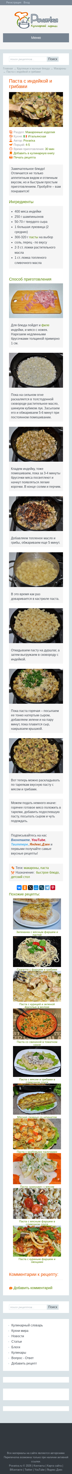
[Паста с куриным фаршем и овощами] (37, 1241)
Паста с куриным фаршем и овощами (37, 1260)
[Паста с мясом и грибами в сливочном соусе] (37, 1061)
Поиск (52, 59)
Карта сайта (54, 1465)
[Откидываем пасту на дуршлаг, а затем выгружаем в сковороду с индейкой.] (36, 627)
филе (45, 325)
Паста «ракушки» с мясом (37, 1186)
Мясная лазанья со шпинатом (37, 1117)
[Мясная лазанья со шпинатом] (37, 1099)
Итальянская (37, 136)
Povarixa (29, 140)
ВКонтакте (16, 1469)
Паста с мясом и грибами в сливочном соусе (37, 1081)
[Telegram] (47, 887)
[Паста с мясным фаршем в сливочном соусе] (37, 1203)
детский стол (20, 877)
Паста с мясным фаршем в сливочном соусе (37, 1223)
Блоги (15, 1347)
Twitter (28, 1469)
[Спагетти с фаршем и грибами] (37, 951)
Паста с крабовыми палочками (37, 1151)
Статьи (16, 1341)
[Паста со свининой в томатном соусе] (37, 1023)
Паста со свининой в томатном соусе (37, 1043)
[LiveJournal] (41, 887)
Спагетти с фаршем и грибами (37, 969)
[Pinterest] (52, 887)
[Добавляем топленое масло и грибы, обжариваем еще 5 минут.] (36, 515)
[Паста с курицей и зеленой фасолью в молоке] (37, 986)
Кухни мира (19, 1330)
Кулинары (18, 1352)
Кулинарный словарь (27, 1325)
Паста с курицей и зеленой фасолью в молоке (37, 1006)
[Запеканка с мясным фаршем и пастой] (37, 913)
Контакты (39, 1465)
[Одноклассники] (24, 887)
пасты (33, 237)
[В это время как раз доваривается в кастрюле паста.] (36, 571)
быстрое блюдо (47, 872)
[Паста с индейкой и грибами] (36, 111)
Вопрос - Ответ (22, 1358)
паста (44, 868)
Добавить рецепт (24, 1363)
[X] (30, 887)
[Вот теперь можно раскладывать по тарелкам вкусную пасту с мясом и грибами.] (36, 757)
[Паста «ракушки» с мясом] (37, 1168)
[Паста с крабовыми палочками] (37, 1133)
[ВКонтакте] (19, 887)
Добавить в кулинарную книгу (34, 153)
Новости (17, 1336)
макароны (31, 868)
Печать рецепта (25, 157)
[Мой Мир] (36, 887)
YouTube (39, 1469)
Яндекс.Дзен (54, 1469)
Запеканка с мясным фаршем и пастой (37, 933)
